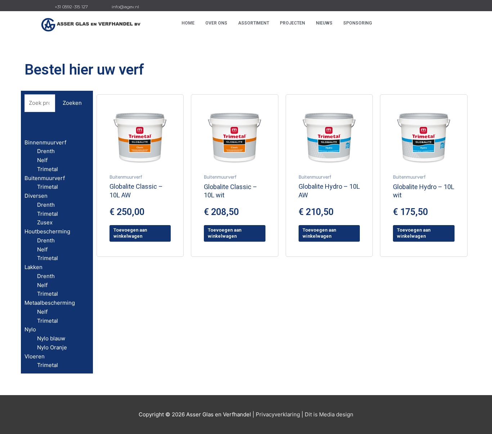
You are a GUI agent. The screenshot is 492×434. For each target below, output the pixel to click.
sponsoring (357, 23)
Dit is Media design (329, 414)
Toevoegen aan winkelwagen (130, 233)
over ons (216, 23)
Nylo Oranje (52, 347)
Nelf (42, 160)
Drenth (46, 151)
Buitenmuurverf (44, 178)
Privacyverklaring (278, 414)
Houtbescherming (47, 231)
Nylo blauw (51, 338)
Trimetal (47, 169)
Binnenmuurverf (45, 142)
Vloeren (34, 356)
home (188, 23)
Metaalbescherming (49, 302)
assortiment (253, 23)
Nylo (30, 329)
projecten (292, 23)
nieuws (324, 23)
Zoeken (72, 102)
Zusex (45, 222)
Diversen (36, 195)
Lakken (33, 267)
